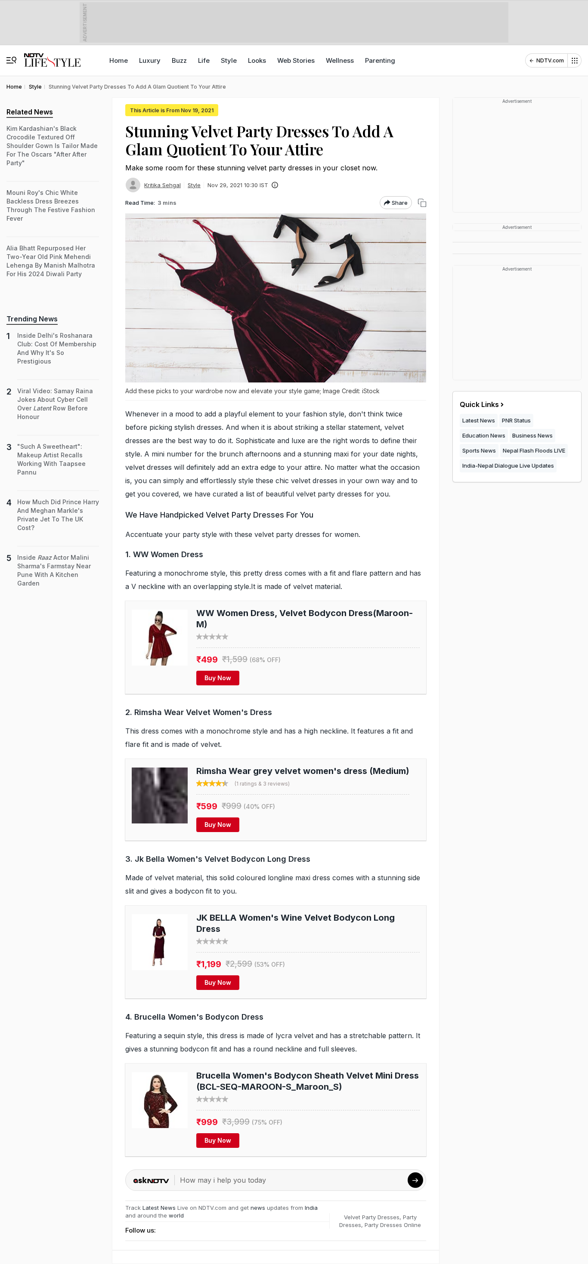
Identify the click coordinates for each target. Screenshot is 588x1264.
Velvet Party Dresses (371, 1217)
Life (204, 60)
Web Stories (296, 60)
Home (118, 60)
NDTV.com (550, 60)
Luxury (150, 60)
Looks (257, 60)
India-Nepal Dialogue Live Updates (508, 465)
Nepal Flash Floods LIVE (534, 450)
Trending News (32, 318)
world (176, 1215)
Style (229, 60)
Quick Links (479, 404)
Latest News (159, 1207)
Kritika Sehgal (162, 185)
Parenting (380, 60)
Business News (532, 435)
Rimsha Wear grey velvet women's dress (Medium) (302, 771)
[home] (52, 56)
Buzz (179, 60)
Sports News (479, 450)
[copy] (422, 203)
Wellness (340, 60)
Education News (483, 435)
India (311, 1207)
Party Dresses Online (393, 1224)
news (258, 1207)
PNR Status (516, 420)
